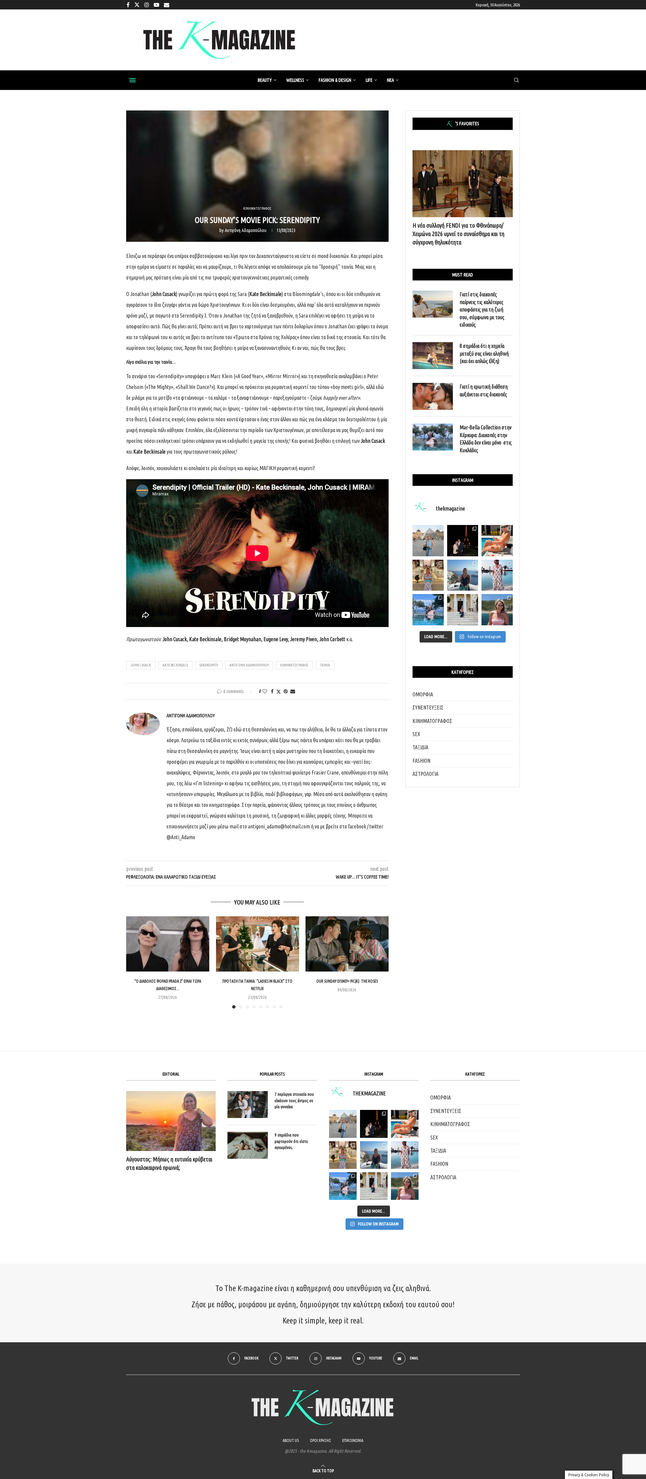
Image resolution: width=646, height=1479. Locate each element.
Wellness (295, 80)
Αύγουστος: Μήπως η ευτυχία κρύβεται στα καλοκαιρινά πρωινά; (169, 1163)
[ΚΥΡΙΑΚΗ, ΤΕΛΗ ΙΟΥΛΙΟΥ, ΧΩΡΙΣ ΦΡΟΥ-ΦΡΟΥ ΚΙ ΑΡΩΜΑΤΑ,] (405, 1124)
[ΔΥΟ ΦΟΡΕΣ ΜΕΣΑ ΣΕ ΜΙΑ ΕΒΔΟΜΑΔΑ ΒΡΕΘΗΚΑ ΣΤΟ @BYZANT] (343, 1155)
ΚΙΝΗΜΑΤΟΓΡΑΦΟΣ (432, 721)
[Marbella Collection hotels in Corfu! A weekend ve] (428, 609)
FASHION (421, 761)
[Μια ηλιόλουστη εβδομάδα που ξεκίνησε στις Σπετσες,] (462, 609)
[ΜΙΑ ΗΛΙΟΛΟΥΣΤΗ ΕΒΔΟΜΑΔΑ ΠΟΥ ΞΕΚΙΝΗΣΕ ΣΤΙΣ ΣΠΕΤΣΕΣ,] (374, 1186)
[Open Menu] (132, 80)
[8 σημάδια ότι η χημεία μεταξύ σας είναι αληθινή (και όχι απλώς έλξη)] (432, 355)
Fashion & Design (335, 80)
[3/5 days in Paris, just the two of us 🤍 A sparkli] (462, 540)
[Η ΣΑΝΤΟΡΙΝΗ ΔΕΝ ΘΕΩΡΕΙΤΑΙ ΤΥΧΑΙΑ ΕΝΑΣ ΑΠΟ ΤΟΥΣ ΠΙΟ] (374, 1155)
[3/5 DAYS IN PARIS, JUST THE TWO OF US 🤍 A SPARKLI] (374, 1124)
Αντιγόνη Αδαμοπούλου (245, 230)
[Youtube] (156, 5)
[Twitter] (137, 5)
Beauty (265, 80)
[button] (135, 962)
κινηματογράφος (294, 665)
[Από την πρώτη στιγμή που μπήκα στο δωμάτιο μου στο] (497, 575)
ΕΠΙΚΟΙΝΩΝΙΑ (352, 1440)
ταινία (325, 665)
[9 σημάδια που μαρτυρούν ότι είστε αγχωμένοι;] (247, 1145)
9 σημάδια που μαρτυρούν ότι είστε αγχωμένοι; (291, 1140)
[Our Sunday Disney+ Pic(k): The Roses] (347, 944)
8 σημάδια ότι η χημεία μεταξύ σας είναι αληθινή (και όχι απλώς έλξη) (484, 353)
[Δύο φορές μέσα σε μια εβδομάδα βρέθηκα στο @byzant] (428, 575)
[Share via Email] (292, 691)
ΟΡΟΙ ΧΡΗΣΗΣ (320, 1440)
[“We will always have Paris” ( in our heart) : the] (428, 540)
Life (369, 80)
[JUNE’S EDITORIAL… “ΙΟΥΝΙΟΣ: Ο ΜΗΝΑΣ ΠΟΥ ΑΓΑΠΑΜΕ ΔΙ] (405, 1186)
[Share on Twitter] (278, 691)
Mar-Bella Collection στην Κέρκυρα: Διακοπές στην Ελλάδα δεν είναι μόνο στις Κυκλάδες (486, 438)
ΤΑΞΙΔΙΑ (420, 747)
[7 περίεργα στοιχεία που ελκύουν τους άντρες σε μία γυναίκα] (247, 1104)
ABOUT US (291, 1440)
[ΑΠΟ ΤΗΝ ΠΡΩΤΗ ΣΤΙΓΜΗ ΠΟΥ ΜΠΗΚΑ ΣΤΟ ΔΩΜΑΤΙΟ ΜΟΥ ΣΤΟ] (405, 1155)
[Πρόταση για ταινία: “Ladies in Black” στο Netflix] (257, 944)
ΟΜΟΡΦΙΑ (422, 694)
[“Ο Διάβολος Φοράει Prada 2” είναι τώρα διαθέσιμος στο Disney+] (167, 944)
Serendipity (209, 665)
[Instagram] (146, 5)
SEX (416, 734)
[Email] (167, 5)
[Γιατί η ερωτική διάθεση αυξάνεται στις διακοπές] (432, 396)
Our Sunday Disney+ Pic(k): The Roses (347, 981)
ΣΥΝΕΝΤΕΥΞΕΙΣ (427, 707)
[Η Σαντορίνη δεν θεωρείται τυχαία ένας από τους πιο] (462, 575)
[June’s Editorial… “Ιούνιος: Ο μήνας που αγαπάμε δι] (497, 609)
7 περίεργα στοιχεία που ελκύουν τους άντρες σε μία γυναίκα (294, 1100)
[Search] (516, 80)
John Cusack (141, 665)
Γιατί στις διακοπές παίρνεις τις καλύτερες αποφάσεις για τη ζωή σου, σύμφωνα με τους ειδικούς (482, 309)
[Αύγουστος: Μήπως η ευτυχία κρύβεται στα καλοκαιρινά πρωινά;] (171, 1121)
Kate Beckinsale (175, 665)
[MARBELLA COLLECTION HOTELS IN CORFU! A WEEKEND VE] (343, 1186)
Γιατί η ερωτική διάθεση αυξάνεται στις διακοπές (484, 390)
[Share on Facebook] (272, 691)
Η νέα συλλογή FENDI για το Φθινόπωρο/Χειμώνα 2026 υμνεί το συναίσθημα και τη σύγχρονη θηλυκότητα (458, 233)
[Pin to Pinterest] (286, 691)
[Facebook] (128, 5)
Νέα (390, 80)
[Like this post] (264, 691)
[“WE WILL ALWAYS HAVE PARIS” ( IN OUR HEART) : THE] (343, 1124)
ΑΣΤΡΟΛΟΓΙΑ (425, 774)
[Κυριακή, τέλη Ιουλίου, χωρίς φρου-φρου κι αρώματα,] (497, 540)
